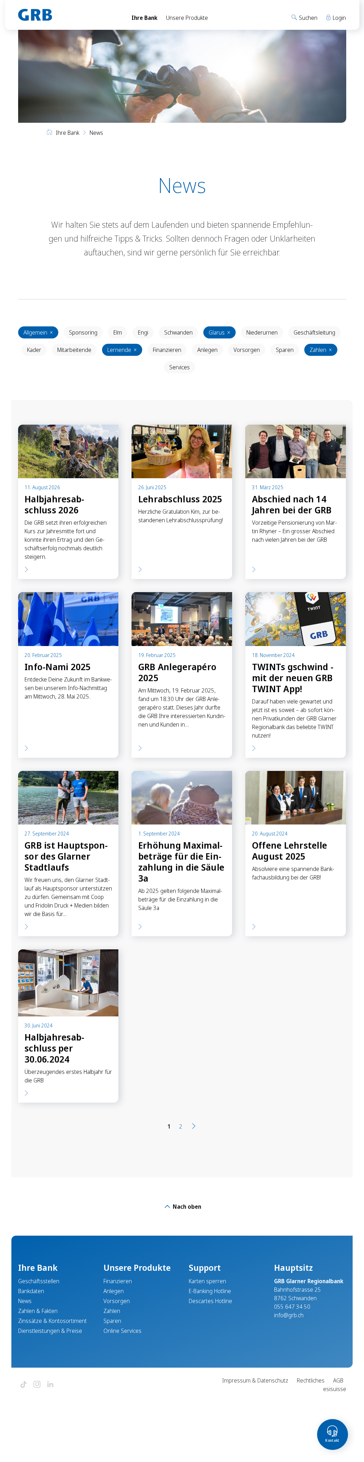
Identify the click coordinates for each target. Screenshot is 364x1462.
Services (179, 367)
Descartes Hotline (210, 1301)
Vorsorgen (247, 350)
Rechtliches (311, 1380)
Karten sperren (207, 1281)
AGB (338, 1380)
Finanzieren (167, 350)
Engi (143, 332)
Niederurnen (262, 332)
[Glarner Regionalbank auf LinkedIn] (50, 1385)
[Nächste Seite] (194, 1126)
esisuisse (334, 1389)
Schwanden (178, 332)
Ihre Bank (144, 18)
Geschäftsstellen (38, 1281)
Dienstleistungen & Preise (50, 1331)
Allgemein (38, 332)
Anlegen (207, 350)
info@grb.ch (289, 1315)
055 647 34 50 (292, 1307)
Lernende (122, 350)
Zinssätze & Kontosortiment (52, 1321)
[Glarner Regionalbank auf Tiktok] (23, 1385)
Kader (34, 350)
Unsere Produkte (187, 18)
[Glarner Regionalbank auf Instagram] (37, 1385)
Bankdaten (31, 1291)
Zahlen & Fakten (38, 1311)
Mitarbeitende (74, 350)
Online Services (122, 1331)
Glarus (219, 332)
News (25, 1301)
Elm (117, 332)
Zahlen (321, 350)
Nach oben (186, 1206)
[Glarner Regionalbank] (68, 14)
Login (338, 18)
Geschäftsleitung (314, 332)
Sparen (285, 350)
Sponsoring (83, 332)
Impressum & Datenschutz (255, 1380)
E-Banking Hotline (210, 1291)
